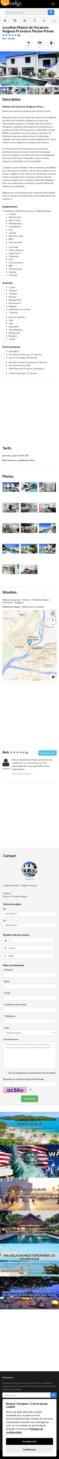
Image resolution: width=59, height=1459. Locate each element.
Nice (38, 1192)
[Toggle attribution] (53, 677)
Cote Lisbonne (43, 1274)
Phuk (23, 1228)
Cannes (31, 1192)
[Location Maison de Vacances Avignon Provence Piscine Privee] (29, 68)
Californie (10, 1160)
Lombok (13, 1231)
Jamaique (7, 1132)
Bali (18, 1127)
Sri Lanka (20, 1138)
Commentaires (11, 1039)
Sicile (38, 1265)
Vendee (31, 1274)
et (26, 1228)
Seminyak (47, 1228)
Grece (6, 1265)
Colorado (33, 1163)
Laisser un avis (47, 753)
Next (54, 69)
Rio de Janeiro (10, 1291)
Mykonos (14, 1265)
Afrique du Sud (24, 1291)
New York (19, 1160)
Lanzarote (18, 1268)
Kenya (44, 1295)
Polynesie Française (47, 1138)
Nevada (24, 1163)
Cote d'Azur (9, 1262)
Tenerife (9, 1268)
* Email (6, 993)
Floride (18, 1130)
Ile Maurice (19, 1135)
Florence (16, 1192)
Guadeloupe (39, 1130)
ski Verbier (16, 1298)
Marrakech (13, 1295)
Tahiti (20, 1141)
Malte (52, 1265)
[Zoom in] (53, 620)
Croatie (45, 1265)
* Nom (6, 981)
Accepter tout (29, 1441)
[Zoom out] (53, 624)
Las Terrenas (31, 1138)
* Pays (6, 1027)
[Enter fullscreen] (53, 613)
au (4, 920)
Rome (8, 1192)
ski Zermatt (27, 1298)
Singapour (28, 1234)
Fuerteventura (30, 1268)
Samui (34, 1228)
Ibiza (43, 1262)
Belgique (25, 1195)
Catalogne (14, 1274)
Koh (29, 1228)
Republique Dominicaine (24, 1132)
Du (4, 908)
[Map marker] (30, 643)
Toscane (24, 1274)
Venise (24, 1192)
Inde (27, 1231)
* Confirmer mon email (14, 1004)
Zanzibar (48, 1291)
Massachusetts (46, 1160)
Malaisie (21, 1231)
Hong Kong (39, 1234)
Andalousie (46, 1271)
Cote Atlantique (22, 1262)
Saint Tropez (46, 1192)
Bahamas (51, 1130)
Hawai (35, 1160)
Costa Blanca (34, 1271)
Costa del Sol (21, 1271)
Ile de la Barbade (44, 1132)
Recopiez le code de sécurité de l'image (23, 1079)
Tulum (37, 1295)
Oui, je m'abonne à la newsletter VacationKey (32, 1072)
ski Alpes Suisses (41, 1298)
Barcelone (42, 1195)
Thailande (25, 1127)
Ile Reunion (40, 1135)
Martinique (28, 1130)
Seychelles (29, 1135)
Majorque (50, 1262)
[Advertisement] (29, 410)
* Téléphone (9, 1016)
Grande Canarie (45, 1268)
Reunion (7, 1228)
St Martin (35, 1127)
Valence (33, 1195)
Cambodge (48, 1231)
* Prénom (8, 969)
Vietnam (19, 1234)
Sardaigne (30, 1265)
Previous (5, 69)
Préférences (29, 1449)
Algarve (10, 1271)
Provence (15, 1195)
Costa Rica (24, 1295)
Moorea (27, 1141)
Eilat (32, 1295)
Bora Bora (36, 1141)
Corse (22, 1265)
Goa (32, 1231)
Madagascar (37, 1291)
